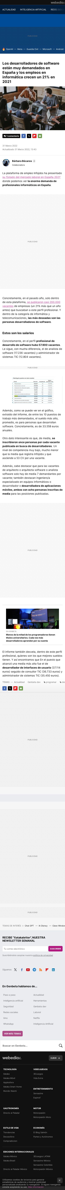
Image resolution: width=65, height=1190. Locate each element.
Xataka (6, 1074)
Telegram (34, 969)
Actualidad (19, 682)
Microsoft (47, 49)
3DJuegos (38, 1074)
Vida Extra (38, 1078)
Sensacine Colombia (42, 1165)
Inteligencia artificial (13, 1000)
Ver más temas (12, 1033)
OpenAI (9, 49)
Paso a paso (9, 995)
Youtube (28, 969)
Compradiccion (10, 1141)
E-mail (40, 136)
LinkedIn (53, 969)
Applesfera (8, 1082)
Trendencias (9, 1132)
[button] (23, 161)
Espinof (37, 1097)
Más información (36, 1187)
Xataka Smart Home (12, 1086)
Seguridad (8, 1006)
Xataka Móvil (9, 1078)
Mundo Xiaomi (10, 1091)
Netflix (36, 1018)
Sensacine (38, 1093)
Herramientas (40, 1000)
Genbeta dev (34, 682)
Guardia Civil (32, 49)
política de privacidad (43, 955)
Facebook (23, 136)
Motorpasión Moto (42, 1117)
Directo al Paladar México (15, 1169)
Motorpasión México (43, 1169)
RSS (40, 969)
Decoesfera (8, 1136)
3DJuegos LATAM (41, 1156)
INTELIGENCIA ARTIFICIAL (33, 9)
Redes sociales (10, 1012)
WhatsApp (8, 1023)
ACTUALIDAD (9, 9)
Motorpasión (39, 1113)
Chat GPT (29, 925)
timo (5, 1018)
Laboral (37, 1012)
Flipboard (34, 136)
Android (59, 49)
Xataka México (10, 1156)
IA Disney (43, 925)
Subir (53, 1058)
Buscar (60, 1045)
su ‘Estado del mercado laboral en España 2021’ (31, 177)
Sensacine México (41, 1160)
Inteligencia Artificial (43, 1023)
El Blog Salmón (40, 1132)
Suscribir (55, 948)
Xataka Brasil (9, 1160)
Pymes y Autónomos (43, 1136)
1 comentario (12, 136)
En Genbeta (11, 631)
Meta (19, 49)
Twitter (29, 136)
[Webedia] (58, 2)
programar (51, 682)
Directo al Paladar (11, 1113)
